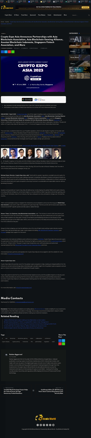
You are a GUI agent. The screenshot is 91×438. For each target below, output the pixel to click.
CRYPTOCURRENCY (16, 341)
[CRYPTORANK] (89, 2)
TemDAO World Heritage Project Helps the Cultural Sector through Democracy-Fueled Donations (16, 391)
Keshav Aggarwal (7, 48)
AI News (16, 15)
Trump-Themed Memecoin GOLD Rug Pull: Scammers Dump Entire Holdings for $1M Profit (30, 324)
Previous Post (9, 387)
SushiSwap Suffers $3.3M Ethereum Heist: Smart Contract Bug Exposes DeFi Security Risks (51, 391)
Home (2, 21)
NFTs (32, 341)
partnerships (38, 341)
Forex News (24, 15)
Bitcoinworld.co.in (40, 309)
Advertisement (57, 15)
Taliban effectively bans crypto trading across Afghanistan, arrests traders (24, 320)
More (65, 15)
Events (49, 15)
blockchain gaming (22, 338)
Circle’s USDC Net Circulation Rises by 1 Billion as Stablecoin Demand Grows (25, 326)
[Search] (89, 15)
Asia (6, 338)
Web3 (53, 341)
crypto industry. (6, 341)
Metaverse (25, 341)
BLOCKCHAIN (12, 338)
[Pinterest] (9, 51)
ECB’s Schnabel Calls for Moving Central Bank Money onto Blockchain (24, 328)
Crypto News (8, 15)
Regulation (46, 341)
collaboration (39, 338)
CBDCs (31, 338)
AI (2, 338)
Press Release (41, 15)
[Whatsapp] (12, 51)
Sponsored (33, 15)
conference (47, 338)
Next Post (58, 387)
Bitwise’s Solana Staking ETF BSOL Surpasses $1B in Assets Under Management (26, 322)
